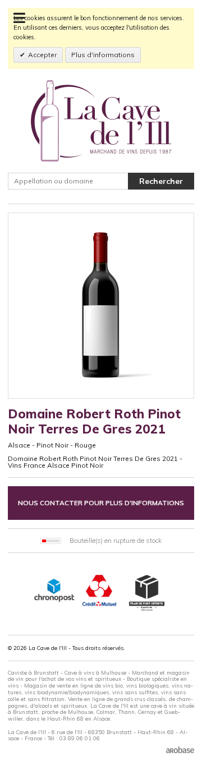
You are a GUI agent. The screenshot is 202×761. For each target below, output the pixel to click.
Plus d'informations (103, 54)
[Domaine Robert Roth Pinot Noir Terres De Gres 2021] (101, 306)
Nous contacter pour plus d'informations (101, 503)
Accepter (42, 54)
